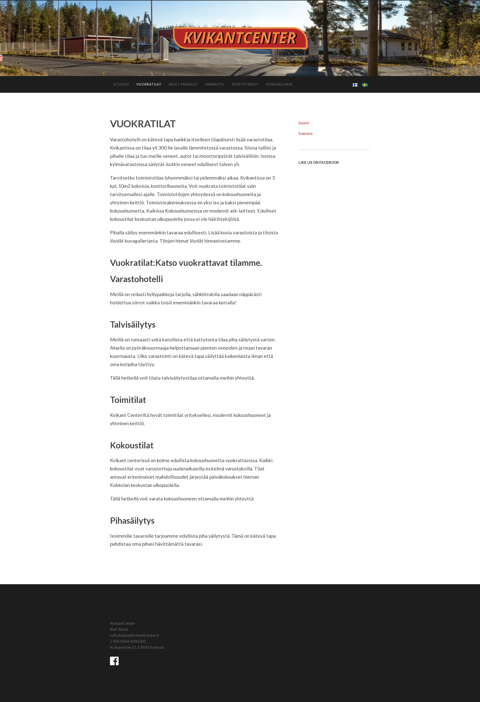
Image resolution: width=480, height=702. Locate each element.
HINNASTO (215, 84)
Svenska (305, 133)
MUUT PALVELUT (183, 84)
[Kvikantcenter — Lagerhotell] (240, 38)
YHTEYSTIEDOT (245, 84)
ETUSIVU (121, 84)
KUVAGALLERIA (279, 84)
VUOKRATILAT (149, 84)
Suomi (303, 122)
